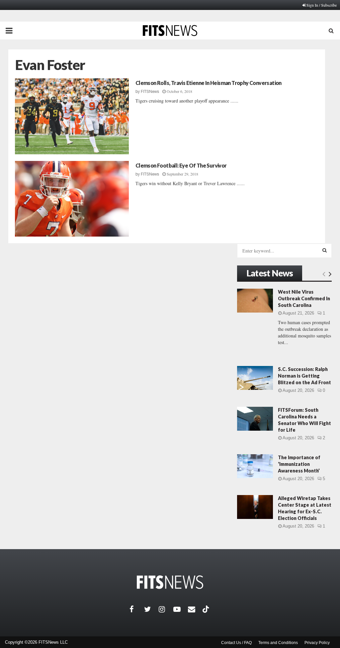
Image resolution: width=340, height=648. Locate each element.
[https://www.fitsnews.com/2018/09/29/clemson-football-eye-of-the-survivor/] (72, 199)
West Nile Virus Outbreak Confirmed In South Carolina (304, 298)
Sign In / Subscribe (321, 5)
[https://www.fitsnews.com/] (170, 582)
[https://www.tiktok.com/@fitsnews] (207, 609)
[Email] (195, 609)
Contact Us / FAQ (236, 642)
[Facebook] (136, 609)
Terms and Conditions (278, 642)
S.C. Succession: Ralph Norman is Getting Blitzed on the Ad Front (304, 375)
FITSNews (150, 91)
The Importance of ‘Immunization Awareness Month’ (299, 464)
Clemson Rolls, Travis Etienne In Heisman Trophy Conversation (208, 83)
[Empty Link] (323, 273)
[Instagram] (166, 609)
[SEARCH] (324, 250)
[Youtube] (180, 609)
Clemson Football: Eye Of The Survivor (181, 165)
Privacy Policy (317, 642)
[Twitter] (151, 609)
